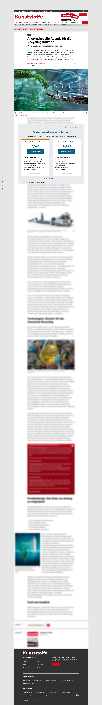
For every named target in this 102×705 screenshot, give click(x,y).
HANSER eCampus (27, 695)
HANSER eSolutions (65, 692)
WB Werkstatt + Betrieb (28, 683)
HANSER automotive (51, 680)
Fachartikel (30, 63)
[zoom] (86, 113)
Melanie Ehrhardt (40, 63)
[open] (73, 64)
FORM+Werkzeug (38, 680)
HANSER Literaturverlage (41, 695)
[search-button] (85, 22)
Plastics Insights (26, 680)
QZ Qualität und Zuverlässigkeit (66, 680)
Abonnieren (56, 664)
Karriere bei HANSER (28, 692)
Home (16, 29)
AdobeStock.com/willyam (22, 115)
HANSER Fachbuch (40, 692)
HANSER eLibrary (53, 692)
